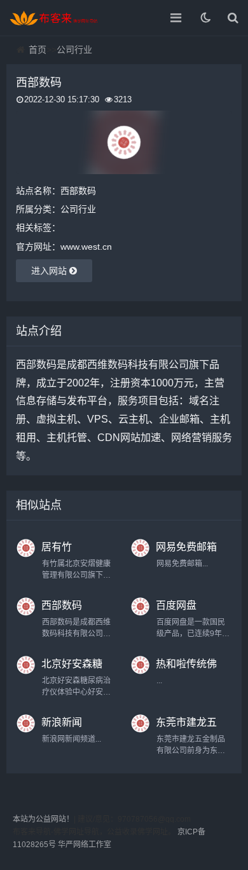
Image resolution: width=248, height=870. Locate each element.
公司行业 (74, 49)
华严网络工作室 (84, 844)
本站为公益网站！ (43, 819)
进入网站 (50, 271)
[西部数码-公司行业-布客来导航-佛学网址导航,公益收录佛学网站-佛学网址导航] (54, 18)
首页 (37, 49)
